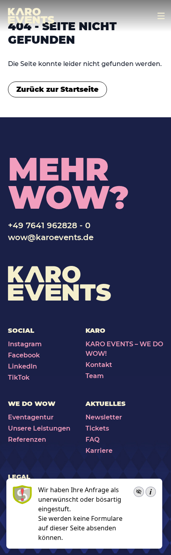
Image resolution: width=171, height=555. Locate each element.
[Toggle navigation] (161, 16)
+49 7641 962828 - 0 (49, 225)
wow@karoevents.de (50, 237)
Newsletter (104, 417)
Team (95, 376)
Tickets (97, 428)
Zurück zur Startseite (57, 89)
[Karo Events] (31, 16)
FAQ (92, 439)
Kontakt (99, 365)
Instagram (25, 344)
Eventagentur (31, 417)
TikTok (18, 377)
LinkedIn (22, 366)
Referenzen (27, 439)
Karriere (99, 450)
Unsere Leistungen (39, 428)
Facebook (24, 355)
